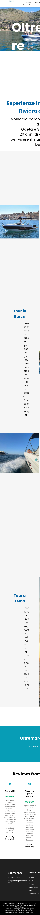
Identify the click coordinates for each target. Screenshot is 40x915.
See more (9, 832)
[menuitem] (28, 3)
